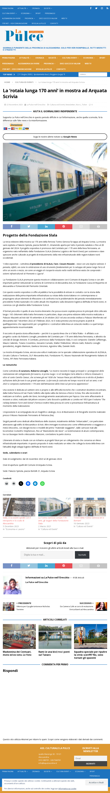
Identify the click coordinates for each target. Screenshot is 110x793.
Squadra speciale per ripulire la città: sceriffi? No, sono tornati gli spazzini (90, 654)
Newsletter (70, 104)
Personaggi (50, 13)
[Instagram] (101, 8)
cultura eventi (8, 13)
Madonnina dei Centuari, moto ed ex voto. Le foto (17, 653)
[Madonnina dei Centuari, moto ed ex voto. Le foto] (19, 636)
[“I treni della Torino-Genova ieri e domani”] (90, 507)
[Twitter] (96, 8)
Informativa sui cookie (67, 788)
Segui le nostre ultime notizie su (55, 136)
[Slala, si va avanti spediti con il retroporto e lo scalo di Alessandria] (19, 507)
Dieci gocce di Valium (48, 18)
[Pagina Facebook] (90, 8)
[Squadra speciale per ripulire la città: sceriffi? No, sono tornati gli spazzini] (90, 636)
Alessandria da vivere (11, 18)
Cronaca (36, 8)
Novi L (78, 104)
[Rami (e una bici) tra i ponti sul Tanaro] (55, 636)
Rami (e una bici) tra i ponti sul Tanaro (54, 653)
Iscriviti (82, 554)
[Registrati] (107, 8)
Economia (25, 13)
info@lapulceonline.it (48, 763)
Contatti (54, 23)
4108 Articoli (78, 577)
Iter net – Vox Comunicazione (14, 23)
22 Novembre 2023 (15, 104)
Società (47, 8)
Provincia (29, 18)
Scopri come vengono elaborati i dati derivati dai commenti (75, 739)
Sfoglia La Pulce (39, 23)
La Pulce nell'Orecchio (35, 104)
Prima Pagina (7, 8)
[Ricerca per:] (92, 74)
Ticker (84, 104)
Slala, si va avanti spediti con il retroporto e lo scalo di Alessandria (17, 520)
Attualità (22, 8)
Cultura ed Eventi (57, 104)
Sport (38, 13)
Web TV (64, 18)
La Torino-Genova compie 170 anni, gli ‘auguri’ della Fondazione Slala (53, 520)
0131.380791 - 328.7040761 (50, 760)
